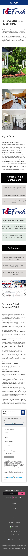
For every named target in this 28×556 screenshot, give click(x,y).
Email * (7, 437)
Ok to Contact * (10, 453)
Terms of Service (18, 477)
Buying (8, 451)
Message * (7, 445)
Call (14, 423)
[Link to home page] (14, 2)
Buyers (8, 289)
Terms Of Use (7, 531)
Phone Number (9, 441)
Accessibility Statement (12, 532)
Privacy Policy (10, 477)
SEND (8, 457)
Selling (15, 451)
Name (6, 432)
